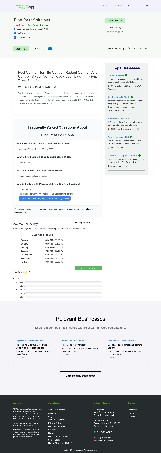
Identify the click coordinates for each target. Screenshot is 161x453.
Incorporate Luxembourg (119, 96)
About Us (52, 412)
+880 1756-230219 (104, 431)
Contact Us (53, 432)
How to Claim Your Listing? (60, 442)
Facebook (133, 409)
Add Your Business (56, 409)
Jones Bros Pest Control (73, 340)
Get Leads (133, 5)
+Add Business (118, 5)
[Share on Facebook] (129, 48)
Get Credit (102, 5)
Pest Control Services (38, 24)
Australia (21, 32)
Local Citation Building (58, 436)
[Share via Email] (146, 48)
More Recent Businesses (80, 375)
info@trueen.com (103, 437)
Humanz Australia (116, 75)
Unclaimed (20, 25)
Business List (54, 429)
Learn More (21, 48)
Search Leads (54, 439)
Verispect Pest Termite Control (122, 340)
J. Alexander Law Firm (118, 118)
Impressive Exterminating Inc (29, 340)
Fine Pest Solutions (43, 228)
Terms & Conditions (56, 419)
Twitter (131, 412)
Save (39, 48)
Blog (50, 416)
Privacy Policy (54, 422)
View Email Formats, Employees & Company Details (45, 198)
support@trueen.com (105, 440)
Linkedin (132, 416)
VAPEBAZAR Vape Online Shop (123, 155)
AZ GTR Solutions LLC (119, 136)
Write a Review (115, 20)
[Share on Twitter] (134, 48)
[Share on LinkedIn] (140, 48)
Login (145, 5)
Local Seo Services (56, 426)
